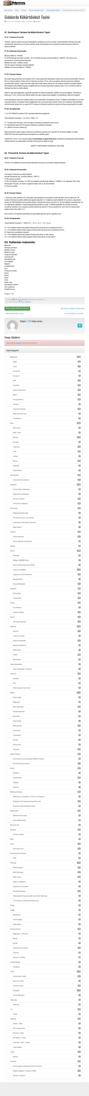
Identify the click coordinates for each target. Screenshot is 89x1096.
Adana (46, 1057)
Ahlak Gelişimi (46, 867)
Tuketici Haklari (46, 612)
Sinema (46, 787)
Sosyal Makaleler (46, 584)
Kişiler (45, 693)
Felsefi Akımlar (46, 537)
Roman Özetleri (46, 499)
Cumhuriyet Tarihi (46, 976)
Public (45, 905)
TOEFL (46, 655)
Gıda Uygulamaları (53, 10)
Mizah (46, 938)
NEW (45, 839)
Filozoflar (46, 716)
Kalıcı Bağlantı (26, 302)
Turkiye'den (46, 598)
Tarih (45, 972)
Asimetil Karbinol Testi (73, 313)
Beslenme (46, 915)
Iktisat (45, 617)
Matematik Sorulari (46, 815)
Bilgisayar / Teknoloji (46, 934)
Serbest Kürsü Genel (46, 948)
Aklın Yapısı (46, 877)
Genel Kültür (46, 778)
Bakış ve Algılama (46, 882)
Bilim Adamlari (46, 707)
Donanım (46, 376)
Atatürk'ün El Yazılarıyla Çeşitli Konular (46, 801)
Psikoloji (45, 863)
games (45, 546)
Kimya (24, 10)
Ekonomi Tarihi (46, 981)
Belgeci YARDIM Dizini (46, 560)
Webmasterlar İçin (46, 414)
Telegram (46, 967)
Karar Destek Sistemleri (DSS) (46, 565)
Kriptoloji (46, 466)
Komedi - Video (46, 1033)
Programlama (46, 399)
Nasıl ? (46, 395)
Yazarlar (46, 749)
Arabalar (46, 555)
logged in (19, 343)
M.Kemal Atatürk (45, 792)
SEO (46, 683)
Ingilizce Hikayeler (46, 641)
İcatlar (46, 456)
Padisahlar (46, 735)
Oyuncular (46, 730)
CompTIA (46, 371)
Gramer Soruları (46, 636)
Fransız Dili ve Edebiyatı (46, 489)
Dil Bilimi (46, 773)
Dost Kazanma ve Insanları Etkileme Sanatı (46, 759)
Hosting (46, 678)
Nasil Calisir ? (46, 527)
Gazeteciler (46, 721)
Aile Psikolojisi (46, 872)
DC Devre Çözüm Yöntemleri (46, 518)
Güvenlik (46, 385)
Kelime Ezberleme (46, 645)
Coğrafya (46, 447)
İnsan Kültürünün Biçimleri (46, 541)
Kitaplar (46, 782)
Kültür (45, 768)
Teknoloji (45, 1000)
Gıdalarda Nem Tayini (16, 313)
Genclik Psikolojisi (46, 891)
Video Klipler (46, 1047)
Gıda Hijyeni (46, 924)
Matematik (45, 811)
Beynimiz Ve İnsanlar (46, 886)
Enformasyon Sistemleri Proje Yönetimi (46, 1066)
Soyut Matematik (46, 820)
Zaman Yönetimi (46, 1076)
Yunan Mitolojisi (46, 995)
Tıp (45, 1009)
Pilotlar (46, 740)
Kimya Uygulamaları (36, 10)
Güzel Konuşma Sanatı (46, 763)
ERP (46, 381)
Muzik (46, 943)
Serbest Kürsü (45, 929)
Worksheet (46, 659)
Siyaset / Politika (46, 957)
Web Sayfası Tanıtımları (46, 688)
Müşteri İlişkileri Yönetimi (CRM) (46, 1071)
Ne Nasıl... (45, 830)
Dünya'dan (46, 593)
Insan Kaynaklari (45, 664)
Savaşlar (46, 990)
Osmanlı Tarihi (46, 986)
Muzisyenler (46, 726)
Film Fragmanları (46, 1028)
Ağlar (46, 362)
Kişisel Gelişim (45, 754)
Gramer (46, 631)
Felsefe (45, 532)
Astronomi (46, 428)
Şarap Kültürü (46, 579)
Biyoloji (46, 437)
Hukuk (45, 603)
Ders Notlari (45, 475)
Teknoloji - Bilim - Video (46, 1042)
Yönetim (45, 1061)
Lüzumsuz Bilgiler (46, 570)
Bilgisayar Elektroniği (46, 513)
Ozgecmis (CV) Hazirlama (46, 574)
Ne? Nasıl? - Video (46, 1038)
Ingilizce (45, 626)
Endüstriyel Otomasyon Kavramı (46, 522)
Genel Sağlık (46, 920)
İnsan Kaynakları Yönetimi (46, 669)
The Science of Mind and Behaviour (46, 901)
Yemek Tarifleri (46, 834)
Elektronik (45, 508)
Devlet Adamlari (46, 711)
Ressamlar (46, 745)
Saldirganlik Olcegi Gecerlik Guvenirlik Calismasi (46, 896)
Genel (45, 551)
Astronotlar (46, 697)
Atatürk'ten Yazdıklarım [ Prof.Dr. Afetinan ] (46, 797)
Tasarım (46, 404)
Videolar (45, 1019)
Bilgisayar (45, 357)
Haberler (45, 589)
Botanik (46, 442)
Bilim (17, 10)
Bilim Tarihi (46, 433)
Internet (45, 674)
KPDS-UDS (46, 650)
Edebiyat (45, 485)
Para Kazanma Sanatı (45, 853)
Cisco (46, 366)
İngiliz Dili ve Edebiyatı (46, 494)
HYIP (46, 858)
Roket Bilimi (46, 470)
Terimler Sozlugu (46, 409)
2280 (29, 321)
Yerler (45, 1052)
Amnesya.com (46, 849)
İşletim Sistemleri (46, 390)
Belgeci (38, 21)
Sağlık (45, 910)
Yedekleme (46, 418)
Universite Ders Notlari (46, 480)
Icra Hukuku (46, 607)
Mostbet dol (45, 825)
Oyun (45, 844)
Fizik (46, 451)
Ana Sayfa (8, 10)
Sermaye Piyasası (46, 622)
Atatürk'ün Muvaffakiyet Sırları (46, 806)
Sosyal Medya (45, 962)
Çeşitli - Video (46, 1024)
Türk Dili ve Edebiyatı (46, 503)
